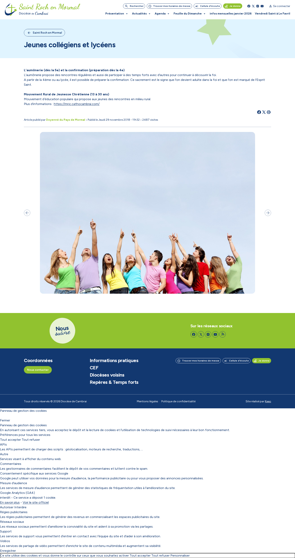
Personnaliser (180, 555)
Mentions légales (147, 401)
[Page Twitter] (253, 6)
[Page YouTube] (262, 6)
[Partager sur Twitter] (263, 112)
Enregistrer (8, 551)
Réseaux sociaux (12, 522)
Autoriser (6, 507)
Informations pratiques (114, 360)
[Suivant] (268, 213)
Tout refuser (31, 440)
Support (6, 531)
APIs (3, 444)
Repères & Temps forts (114, 382)
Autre (4, 454)
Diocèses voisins (107, 375)
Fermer (5, 420)
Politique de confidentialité (178, 401)
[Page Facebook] (249, 6)
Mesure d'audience (13, 483)
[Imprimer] (268, 112)
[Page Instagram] (257, 6)
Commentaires (10, 464)
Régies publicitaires (13, 512)
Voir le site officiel (36, 502)
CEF (94, 367)
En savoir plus (10, 502)
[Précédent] (27, 213)
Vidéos (5, 541)
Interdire (20, 507)
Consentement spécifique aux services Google (34, 473)
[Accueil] (11, 9)
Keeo (268, 401)
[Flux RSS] (222, 334)
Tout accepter (10, 440)
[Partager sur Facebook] (259, 112)
